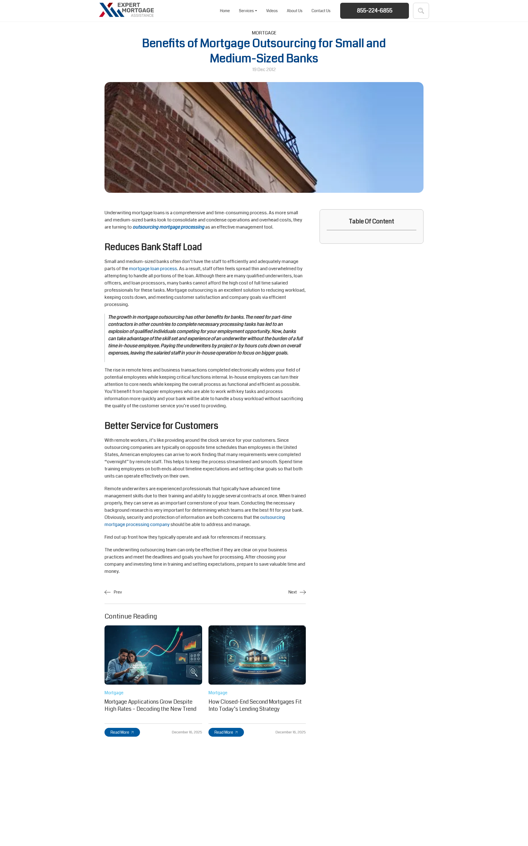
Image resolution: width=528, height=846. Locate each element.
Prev (117, 592)
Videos (272, 10)
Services (246, 10)
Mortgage (264, 33)
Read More (120, 732)
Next (293, 592)
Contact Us (321, 10)
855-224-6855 (374, 11)
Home (225, 10)
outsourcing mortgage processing (168, 227)
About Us (294, 10)
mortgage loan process (153, 268)
